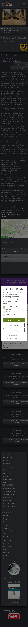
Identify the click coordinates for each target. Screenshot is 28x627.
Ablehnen (14, 325)
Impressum (10, 338)
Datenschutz (18, 338)
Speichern (14, 330)
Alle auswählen (14, 320)
